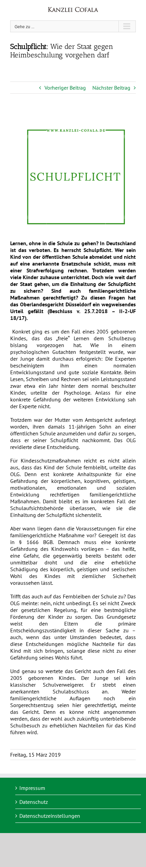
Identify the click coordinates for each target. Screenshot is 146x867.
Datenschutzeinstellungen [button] (49, 815)
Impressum (32, 787)
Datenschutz (33, 801)
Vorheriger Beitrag (65, 87)
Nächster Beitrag (111, 87)
